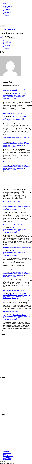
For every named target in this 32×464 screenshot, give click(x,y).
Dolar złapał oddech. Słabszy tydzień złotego (13, 290)
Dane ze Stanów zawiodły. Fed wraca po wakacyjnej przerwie (17, 247)
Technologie (15, 98)
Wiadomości (6, 9)
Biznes (5, 13)
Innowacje (20, 95)
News (4, 96)
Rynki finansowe (20, 96)
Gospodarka (6, 95)
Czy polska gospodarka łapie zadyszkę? (12, 224)
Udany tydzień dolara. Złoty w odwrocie (12, 113)
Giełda (24, 93)
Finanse (19, 93)
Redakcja (5, 10)
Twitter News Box (8, 8)
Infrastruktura (13, 95)
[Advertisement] (16, 356)
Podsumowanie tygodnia (9, 161)
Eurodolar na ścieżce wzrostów (10, 311)
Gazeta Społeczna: (8, 6)
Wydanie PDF (7, 15)
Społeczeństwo (7, 12)
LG (4, 93)
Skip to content (4, 38)
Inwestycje (27, 95)
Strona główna (7, 41)
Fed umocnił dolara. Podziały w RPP (11, 201)
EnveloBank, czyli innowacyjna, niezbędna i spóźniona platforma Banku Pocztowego (16, 89)
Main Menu (11, 38)
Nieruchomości (11, 96)
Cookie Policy (7, 42)
